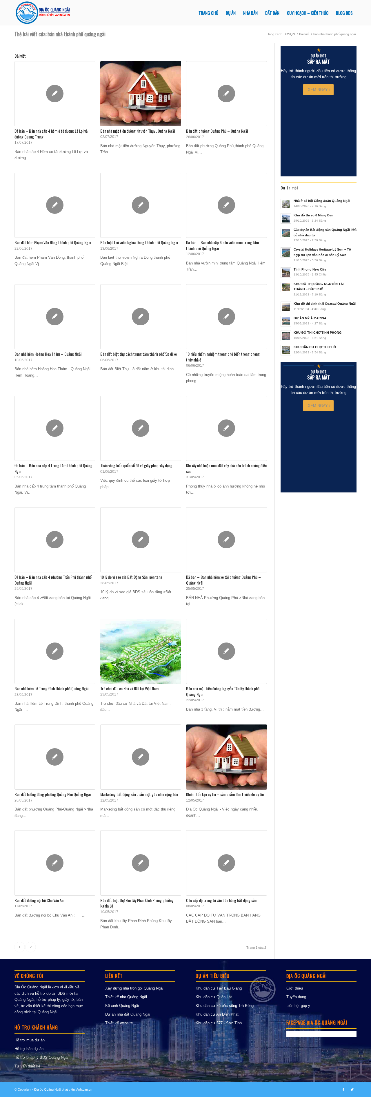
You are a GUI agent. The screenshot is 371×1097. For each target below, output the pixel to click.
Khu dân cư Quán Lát (214, 997)
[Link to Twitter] (352, 1089)
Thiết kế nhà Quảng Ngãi (126, 997)
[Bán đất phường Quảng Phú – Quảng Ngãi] (226, 93)
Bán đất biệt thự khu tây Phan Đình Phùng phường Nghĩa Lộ (137, 903)
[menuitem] (208, 12)
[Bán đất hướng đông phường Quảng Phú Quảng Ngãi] (54, 757)
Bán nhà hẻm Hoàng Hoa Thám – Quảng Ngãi (47, 354)
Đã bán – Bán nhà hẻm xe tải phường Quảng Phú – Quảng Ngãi (223, 580)
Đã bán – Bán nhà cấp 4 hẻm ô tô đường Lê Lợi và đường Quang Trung (51, 134)
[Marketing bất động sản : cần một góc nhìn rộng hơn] (140, 757)
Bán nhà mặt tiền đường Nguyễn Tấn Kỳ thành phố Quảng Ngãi (222, 691)
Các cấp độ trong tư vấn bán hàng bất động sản (221, 900)
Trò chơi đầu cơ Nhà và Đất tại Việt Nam (129, 688)
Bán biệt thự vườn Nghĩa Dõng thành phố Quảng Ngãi (139, 242)
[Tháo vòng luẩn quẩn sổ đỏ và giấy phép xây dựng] (140, 428)
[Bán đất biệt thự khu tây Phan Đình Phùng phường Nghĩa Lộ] (140, 862)
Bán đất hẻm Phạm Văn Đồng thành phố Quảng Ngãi (52, 242)
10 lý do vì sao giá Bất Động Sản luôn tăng (131, 577)
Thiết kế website (119, 1023)
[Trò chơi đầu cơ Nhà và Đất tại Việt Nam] (140, 651)
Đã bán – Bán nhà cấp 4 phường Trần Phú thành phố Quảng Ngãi (53, 580)
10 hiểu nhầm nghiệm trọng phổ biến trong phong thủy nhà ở (223, 357)
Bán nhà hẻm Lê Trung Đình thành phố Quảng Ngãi (51, 688)
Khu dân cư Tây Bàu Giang (219, 988)
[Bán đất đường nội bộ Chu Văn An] (54, 862)
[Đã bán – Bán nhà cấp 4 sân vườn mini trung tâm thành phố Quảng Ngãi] (226, 205)
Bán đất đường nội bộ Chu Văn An (38, 900)
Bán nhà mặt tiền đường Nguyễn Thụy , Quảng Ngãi (137, 131)
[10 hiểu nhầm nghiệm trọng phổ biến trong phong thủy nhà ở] (226, 316)
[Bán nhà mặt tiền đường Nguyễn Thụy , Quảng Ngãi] (140, 93)
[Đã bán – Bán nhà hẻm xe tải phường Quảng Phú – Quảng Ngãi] (226, 539)
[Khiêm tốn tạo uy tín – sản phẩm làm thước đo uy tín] (226, 757)
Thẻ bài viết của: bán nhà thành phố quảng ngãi (60, 34)
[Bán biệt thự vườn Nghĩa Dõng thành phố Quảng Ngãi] (140, 205)
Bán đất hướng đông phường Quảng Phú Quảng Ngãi (52, 794)
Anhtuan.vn (84, 1089)
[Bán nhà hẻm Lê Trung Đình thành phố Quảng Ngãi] (54, 651)
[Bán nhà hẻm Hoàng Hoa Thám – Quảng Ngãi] (54, 316)
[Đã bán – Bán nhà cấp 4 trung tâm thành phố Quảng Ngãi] (54, 428)
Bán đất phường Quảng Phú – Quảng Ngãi (217, 131)
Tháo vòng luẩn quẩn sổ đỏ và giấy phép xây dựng (136, 465)
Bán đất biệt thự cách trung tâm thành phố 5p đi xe (138, 354)
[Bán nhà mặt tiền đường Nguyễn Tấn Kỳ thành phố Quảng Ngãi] (226, 651)
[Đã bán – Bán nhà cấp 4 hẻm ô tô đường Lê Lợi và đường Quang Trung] (54, 93)
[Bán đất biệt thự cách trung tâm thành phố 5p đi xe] (140, 316)
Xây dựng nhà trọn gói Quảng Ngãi (134, 988)
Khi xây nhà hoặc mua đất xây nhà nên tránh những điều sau (226, 468)
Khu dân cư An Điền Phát (217, 1014)
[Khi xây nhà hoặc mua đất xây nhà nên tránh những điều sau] (226, 428)
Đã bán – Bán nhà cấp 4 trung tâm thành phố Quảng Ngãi (53, 468)
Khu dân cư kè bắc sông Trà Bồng (225, 1005)
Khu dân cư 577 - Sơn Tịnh (219, 1023)
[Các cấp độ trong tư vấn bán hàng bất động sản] (226, 862)
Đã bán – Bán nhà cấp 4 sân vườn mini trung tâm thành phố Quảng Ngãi (222, 245)
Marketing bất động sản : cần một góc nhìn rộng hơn (139, 794)
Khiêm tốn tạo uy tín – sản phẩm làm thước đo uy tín (225, 794)
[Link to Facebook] (343, 1089)
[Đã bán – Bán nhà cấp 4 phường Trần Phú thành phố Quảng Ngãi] (54, 539)
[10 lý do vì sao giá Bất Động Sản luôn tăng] (140, 539)
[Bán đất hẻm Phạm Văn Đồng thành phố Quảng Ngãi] (54, 205)
